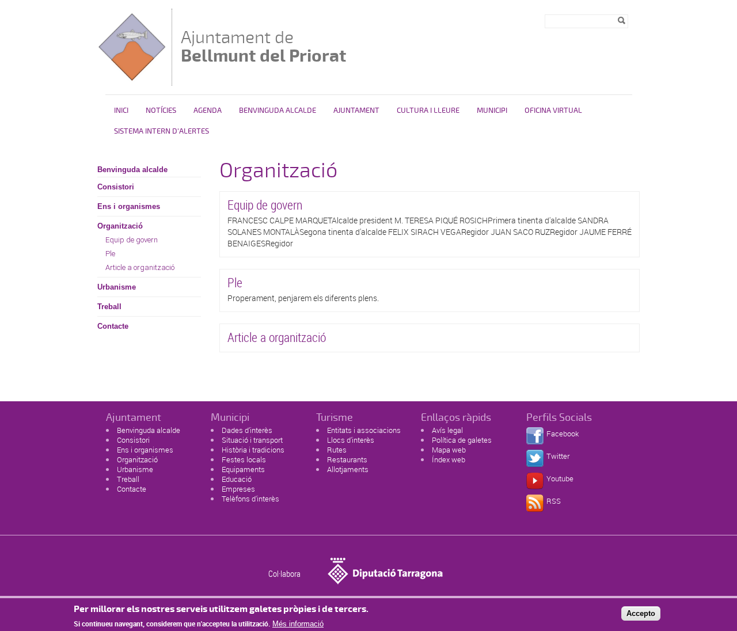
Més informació (298, 623)
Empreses (238, 489)
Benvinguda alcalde (277, 110)
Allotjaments (347, 469)
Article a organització (139, 267)
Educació (237, 479)
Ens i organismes (128, 206)
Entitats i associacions (364, 430)
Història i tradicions (253, 449)
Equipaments (243, 469)
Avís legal (447, 430)
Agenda (207, 110)
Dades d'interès (247, 430)
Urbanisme (116, 287)
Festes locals (244, 459)
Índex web (448, 459)
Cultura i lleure (428, 110)
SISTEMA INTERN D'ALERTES (161, 131)
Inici (121, 110)
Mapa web (449, 449)
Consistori (115, 187)
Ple (110, 253)
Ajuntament (356, 110)
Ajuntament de (263, 46)
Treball (109, 306)
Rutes (337, 449)
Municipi (492, 110)
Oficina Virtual (553, 110)
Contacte (112, 326)
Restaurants (347, 459)
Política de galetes (462, 440)
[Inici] (131, 80)
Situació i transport (252, 440)
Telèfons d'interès (250, 498)
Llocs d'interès (350, 440)
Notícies (161, 110)
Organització (120, 226)
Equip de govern (131, 239)
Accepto (640, 613)
